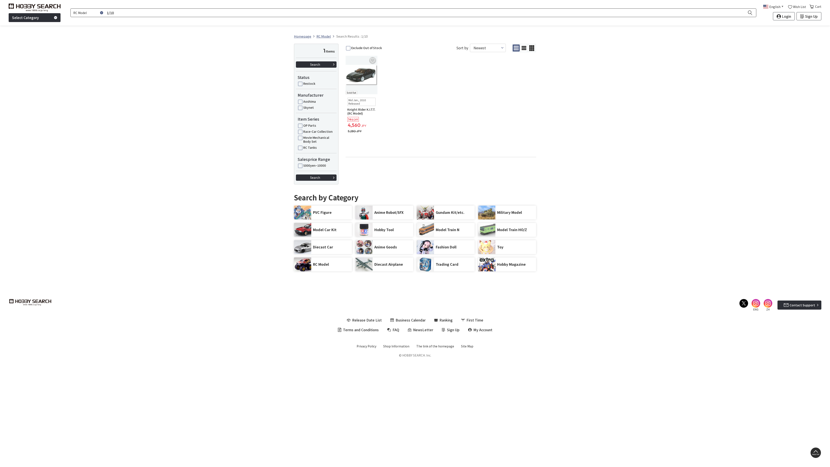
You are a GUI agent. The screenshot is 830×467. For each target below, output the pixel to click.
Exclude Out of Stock (366, 48)
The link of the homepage (435, 346)
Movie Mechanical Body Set (316, 139)
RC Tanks (310, 147)
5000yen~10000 (314, 165)
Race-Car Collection (318, 131)
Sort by (462, 48)
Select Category (25, 17)
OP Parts (309, 125)
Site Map (467, 346)
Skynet (308, 107)
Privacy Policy (366, 346)
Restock (309, 83)
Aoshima (309, 101)
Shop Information (396, 346)
